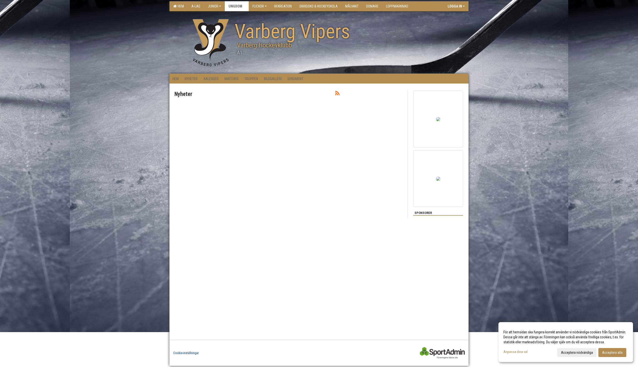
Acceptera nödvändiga (577, 353)
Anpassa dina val (515, 352)
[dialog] (565, 342)
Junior (213, 6)
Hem (180, 6)
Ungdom (235, 6)
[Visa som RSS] (337, 94)
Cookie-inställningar (186, 353)
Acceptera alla (612, 353)
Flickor (258, 6)
